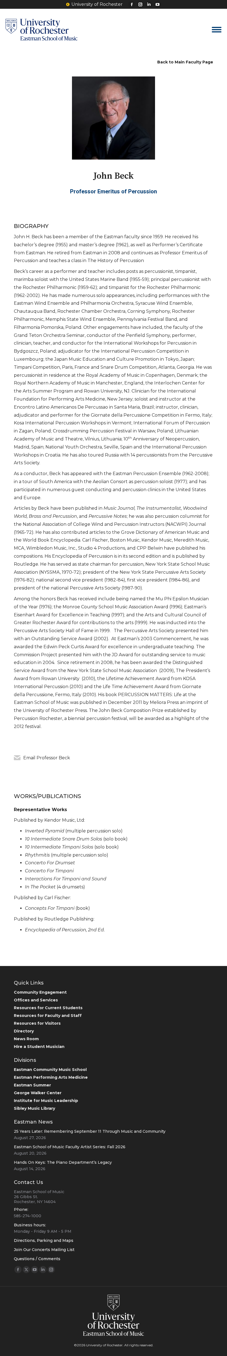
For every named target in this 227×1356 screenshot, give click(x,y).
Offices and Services (36, 1000)
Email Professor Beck (46, 757)
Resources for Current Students (48, 1007)
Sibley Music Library (34, 1108)
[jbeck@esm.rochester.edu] (17, 758)
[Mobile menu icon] (216, 29)
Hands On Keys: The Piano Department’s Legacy (63, 1162)
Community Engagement (40, 992)
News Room (26, 1038)
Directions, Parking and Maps (43, 1240)
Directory (24, 1031)
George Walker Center (37, 1092)
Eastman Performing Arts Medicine (51, 1077)
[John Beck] (113, 118)
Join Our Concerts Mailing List (44, 1249)
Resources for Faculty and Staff (48, 1015)
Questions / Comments (37, 1258)
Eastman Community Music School (50, 1069)
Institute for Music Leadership (46, 1100)
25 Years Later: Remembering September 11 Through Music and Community (90, 1131)
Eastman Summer (32, 1085)
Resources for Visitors (37, 1023)
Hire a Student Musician (39, 1046)
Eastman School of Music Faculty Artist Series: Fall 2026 (69, 1146)
